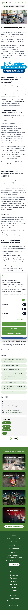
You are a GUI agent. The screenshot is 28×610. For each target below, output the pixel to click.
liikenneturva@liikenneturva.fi (14, 557)
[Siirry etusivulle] (6, 3)
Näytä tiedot (20, 319)
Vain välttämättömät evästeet (14, 333)
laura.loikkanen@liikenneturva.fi (13, 412)
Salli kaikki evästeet (14, 323)
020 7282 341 (8, 410)
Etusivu (6, 6)
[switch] (24, 304)
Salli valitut (14, 328)
